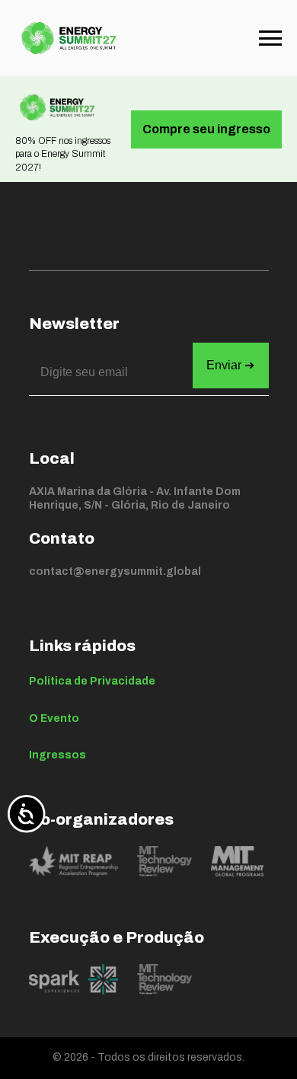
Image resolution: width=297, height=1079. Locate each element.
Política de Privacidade (92, 681)
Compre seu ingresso (206, 129)
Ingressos (57, 755)
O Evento (54, 718)
